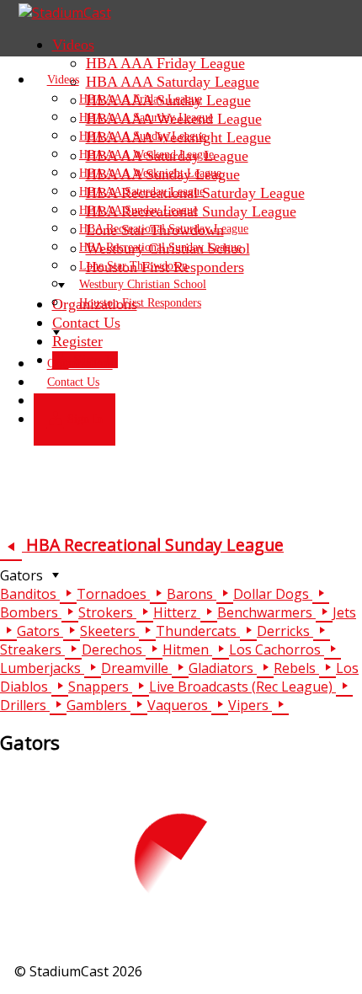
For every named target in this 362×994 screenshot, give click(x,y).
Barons (191, 594)
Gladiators (223, 668)
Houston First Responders (140, 303)
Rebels (296, 668)
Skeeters (109, 631)
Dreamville (136, 668)
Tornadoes (113, 594)
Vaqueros (179, 705)
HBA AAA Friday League (165, 63)
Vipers (250, 705)
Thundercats (198, 631)
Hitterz (176, 612)
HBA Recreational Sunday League (153, 544)
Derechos (114, 649)
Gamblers (98, 705)
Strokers (107, 612)
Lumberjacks (42, 668)
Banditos (30, 594)
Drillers (25, 705)
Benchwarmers (266, 612)
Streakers (32, 649)
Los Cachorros (276, 649)
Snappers (100, 686)
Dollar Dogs (272, 594)
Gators (23, 575)
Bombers (30, 612)
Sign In (83, 420)
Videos (73, 44)
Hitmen (187, 649)
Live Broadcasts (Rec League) (242, 686)
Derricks (285, 631)
